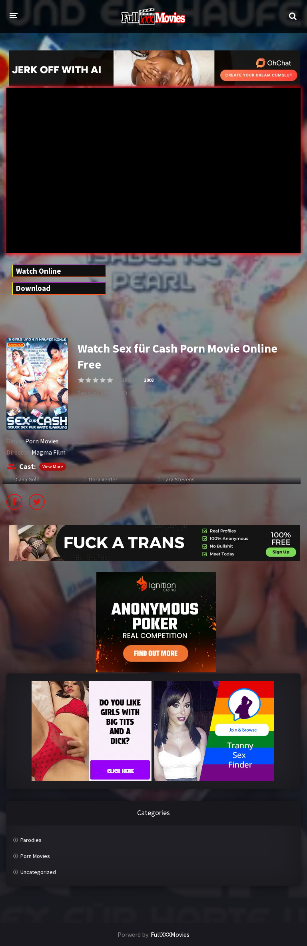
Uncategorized (38, 872)
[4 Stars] (102, 380)
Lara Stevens (179, 479)
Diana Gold (27, 479)
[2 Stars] (88, 380)
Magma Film (49, 452)
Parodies (31, 840)
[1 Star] (81, 380)
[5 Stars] (110, 380)
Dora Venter (103, 479)
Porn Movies (42, 441)
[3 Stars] (95, 380)
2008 (149, 380)
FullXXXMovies (170, 934)
